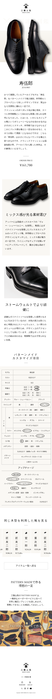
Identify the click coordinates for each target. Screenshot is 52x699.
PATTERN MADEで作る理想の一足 (26, 628)
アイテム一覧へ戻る (26, 565)
